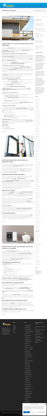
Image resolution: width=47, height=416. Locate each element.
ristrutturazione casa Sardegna (27, 389)
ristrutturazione (27, 382)
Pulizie (36, 258)
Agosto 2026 (37, 99)
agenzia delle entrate (28, 325)
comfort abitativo (27, 339)
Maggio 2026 (37, 105)
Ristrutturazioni (8, 158)
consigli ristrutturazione (28, 341)
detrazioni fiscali (27, 345)
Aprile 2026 (37, 107)
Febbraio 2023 (37, 186)
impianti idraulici (27, 364)
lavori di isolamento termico (21, 195)
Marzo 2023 (37, 184)
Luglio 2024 (37, 151)
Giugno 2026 (37, 103)
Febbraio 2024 (37, 161)
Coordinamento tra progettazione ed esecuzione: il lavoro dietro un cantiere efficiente (40, 35)
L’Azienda (25, 5)
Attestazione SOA (27, 327)
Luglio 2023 (37, 176)
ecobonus (31, 347)
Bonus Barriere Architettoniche (29, 331)
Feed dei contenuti (38, 271)
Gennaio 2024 (37, 163)
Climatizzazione (37, 235)
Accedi (36, 270)
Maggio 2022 (37, 205)
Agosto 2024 (37, 149)
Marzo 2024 (37, 159)
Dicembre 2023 (37, 165)
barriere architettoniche (28, 329)
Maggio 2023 (37, 180)
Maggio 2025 (37, 130)
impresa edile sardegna (28, 370)
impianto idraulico (27, 368)
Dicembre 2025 (37, 115)
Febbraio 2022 (37, 207)
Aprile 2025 (37, 132)
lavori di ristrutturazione (28, 374)
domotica (26, 347)
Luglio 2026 (37, 101)
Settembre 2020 (37, 221)
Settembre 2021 (37, 217)
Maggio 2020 (37, 225)
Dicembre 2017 (37, 227)
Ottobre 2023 (37, 169)
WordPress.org (37, 273)
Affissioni (36, 233)
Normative (4, 158)
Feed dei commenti (38, 272)
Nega (33, 412)
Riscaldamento (37, 260)
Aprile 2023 (37, 182)
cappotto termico (27, 337)
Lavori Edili (26, 376)
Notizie (36, 254)
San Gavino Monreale (28, 397)
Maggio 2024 (37, 155)
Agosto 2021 (37, 219)
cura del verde (27, 343)
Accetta (26, 412)
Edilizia (4, 41)
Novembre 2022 (37, 192)
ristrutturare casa (27, 380)
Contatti (41, 5)
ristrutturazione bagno (28, 384)
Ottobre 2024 (37, 144)
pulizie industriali (27, 378)
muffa (31, 376)
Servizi (29, 5)
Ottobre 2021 (37, 215)
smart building (27, 401)
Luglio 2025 (37, 126)
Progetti (36, 256)
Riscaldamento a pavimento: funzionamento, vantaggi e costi (39, 92)
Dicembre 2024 (37, 140)
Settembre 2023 (37, 171)
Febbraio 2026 (37, 111)
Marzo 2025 (37, 134)
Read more (4, 131)
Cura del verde (37, 237)
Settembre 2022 (37, 196)
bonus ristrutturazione (28, 335)
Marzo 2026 (37, 109)
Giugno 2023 (37, 178)
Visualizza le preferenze (41, 412)
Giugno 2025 (37, 128)
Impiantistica (37, 250)
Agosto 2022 (37, 198)
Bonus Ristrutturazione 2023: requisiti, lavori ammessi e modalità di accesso (40, 84)
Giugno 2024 (37, 153)
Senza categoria (5, 244)
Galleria (33, 5)
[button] (45, 404)
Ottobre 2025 (37, 120)
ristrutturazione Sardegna (28, 393)
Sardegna (26, 399)
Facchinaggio (37, 246)
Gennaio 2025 (37, 138)
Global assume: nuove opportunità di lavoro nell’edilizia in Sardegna (38, 41)
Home (21, 5)
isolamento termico (27, 372)
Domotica (36, 239)
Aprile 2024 (37, 157)
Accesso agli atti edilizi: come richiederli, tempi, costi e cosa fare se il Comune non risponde (40, 29)
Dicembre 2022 (37, 190)
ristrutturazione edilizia (13, 172)
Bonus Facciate (27, 333)
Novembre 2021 (37, 213)
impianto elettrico (27, 366)
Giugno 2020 (37, 223)
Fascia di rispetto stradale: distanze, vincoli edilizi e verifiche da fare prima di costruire (39, 47)
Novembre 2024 (37, 142)
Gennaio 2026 (37, 113)
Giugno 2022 (37, 203)
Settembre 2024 (37, 147)
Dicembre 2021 (37, 211)
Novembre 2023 (37, 167)
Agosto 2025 (37, 124)
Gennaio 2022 (37, 209)
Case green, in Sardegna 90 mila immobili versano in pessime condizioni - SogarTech (40, 64)
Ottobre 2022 (37, 194)
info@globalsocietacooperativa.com (38, 1)
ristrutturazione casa (27, 386)
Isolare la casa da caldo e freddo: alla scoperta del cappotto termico (40, 60)
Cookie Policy (32, 414)
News (37, 5)
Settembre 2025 (37, 122)
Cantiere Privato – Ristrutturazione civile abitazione (38, 341)
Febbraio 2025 (37, 136)
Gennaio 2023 (37, 188)
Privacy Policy (36, 414)
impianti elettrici (27, 362)
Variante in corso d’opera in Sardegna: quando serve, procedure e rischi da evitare (39, 24)
